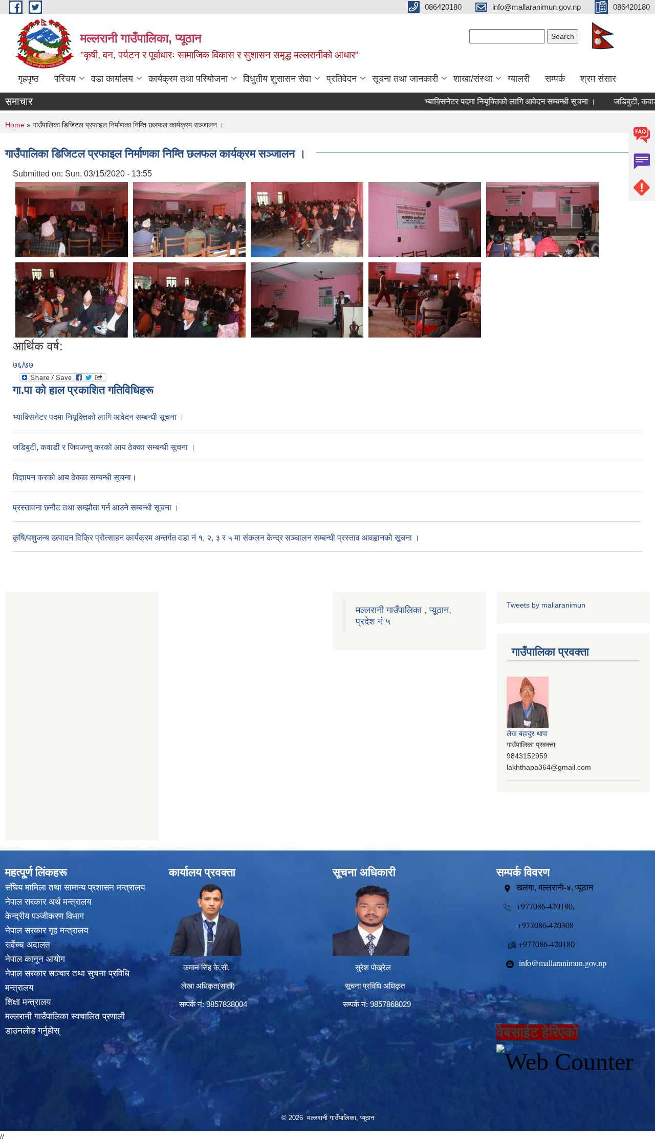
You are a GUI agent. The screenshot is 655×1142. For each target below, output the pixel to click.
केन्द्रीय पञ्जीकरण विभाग (44, 916)
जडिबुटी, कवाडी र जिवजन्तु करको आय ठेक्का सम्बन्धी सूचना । (104, 447)
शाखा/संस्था (472, 79)
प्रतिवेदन (341, 79)
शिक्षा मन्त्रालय (28, 1002)
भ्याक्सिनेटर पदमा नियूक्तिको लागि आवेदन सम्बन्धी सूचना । (488, 101)
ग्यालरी (519, 79)
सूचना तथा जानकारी (405, 79)
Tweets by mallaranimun (546, 605)
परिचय (65, 79)
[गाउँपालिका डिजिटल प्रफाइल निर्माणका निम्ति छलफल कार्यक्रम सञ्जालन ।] (71, 219)
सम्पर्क (555, 79)
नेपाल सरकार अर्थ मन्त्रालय (48, 902)
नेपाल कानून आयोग (35, 959)
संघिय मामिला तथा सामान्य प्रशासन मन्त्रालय (75, 887)
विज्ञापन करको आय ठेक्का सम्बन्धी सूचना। (75, 477)
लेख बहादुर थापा (527, 733)
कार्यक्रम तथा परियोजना (188, 79)
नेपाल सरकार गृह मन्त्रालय (46, 930)
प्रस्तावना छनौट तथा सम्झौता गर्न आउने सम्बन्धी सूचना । (96, 507)
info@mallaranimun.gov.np (562, 962)
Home (15, 125)
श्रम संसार (598, 79)
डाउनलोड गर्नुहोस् (32, 1031)
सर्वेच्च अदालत (27, 945)
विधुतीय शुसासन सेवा (277, 79)
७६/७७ (23, 365)
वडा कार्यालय (112, 79)
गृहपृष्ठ (28, 79)
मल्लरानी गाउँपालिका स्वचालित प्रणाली (65, 1016)
